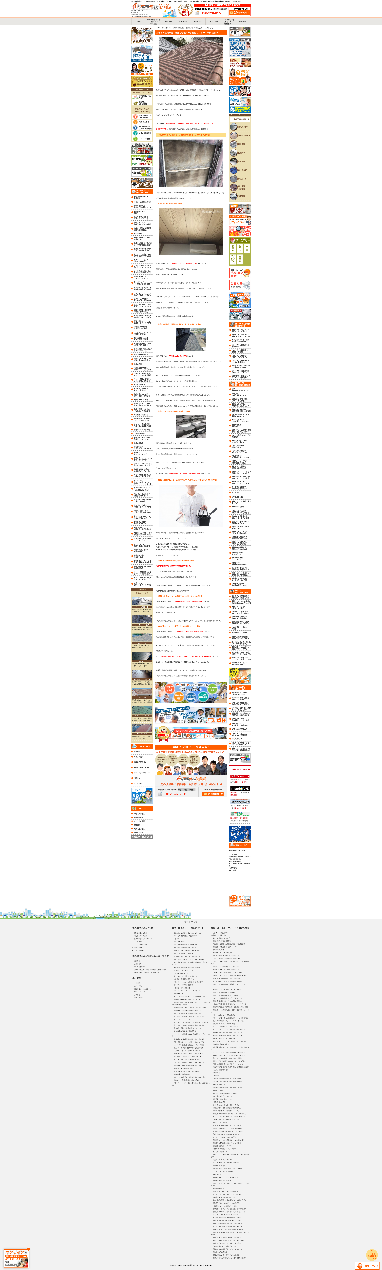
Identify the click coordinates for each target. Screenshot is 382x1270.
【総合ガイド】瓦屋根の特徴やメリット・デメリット (229, 1004)
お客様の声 (183, 21)
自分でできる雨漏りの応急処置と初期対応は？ (240, 569)
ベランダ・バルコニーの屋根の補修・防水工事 (188, 982)
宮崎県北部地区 (139, 832)
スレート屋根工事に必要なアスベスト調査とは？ (142, 573)
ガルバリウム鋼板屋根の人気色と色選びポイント (228, 998)
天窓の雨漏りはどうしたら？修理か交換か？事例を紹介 (230, 1041)
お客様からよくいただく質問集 (222, 953)
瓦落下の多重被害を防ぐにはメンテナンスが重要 (240, 517)
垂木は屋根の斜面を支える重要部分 (185, 1031)
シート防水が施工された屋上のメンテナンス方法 (142, 272)
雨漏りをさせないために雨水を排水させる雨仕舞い (229, 1229)
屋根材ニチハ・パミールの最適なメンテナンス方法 (241, 472)
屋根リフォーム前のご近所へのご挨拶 (239, 607)
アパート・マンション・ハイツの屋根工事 (187, 991)
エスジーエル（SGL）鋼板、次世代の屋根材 (227, 1194)
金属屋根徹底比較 (218, 1188)
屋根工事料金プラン (180, 941)
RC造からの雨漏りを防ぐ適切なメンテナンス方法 (143, 534)
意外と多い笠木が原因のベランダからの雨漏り (142, 249)
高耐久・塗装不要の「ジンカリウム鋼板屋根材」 (228, 1128)
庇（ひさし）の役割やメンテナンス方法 (142, 539)
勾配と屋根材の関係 (141, 400)
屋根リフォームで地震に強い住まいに (185, 976)
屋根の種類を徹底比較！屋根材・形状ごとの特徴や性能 (230, 1007)
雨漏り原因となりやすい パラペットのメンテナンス (190, 1042)
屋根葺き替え (243, 127)
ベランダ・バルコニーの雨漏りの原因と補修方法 (142, 294)
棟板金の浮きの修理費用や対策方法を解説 (142, 229)
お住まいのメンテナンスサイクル (223, 1160)
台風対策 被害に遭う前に (181, 973)
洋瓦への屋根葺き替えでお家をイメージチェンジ (142, 475)
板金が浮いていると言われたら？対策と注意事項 (241, 643)
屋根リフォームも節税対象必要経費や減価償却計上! (241, 749)
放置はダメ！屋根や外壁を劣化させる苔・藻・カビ (229, 1212)
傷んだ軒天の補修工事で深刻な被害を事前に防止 (142, 255)
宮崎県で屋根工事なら (142, 767)
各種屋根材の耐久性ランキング (222, 1180)
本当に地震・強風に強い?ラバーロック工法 (143, 350)
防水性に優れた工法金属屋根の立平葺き (141, 338)
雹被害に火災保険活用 (220, 1252)
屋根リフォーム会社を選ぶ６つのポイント (241, 502)
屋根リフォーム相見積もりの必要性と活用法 (187, 1013)
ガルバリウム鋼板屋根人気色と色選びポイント (240, 356)
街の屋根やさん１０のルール (143, 939)
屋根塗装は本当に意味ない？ (140, 212)
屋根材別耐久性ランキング (140, 453)
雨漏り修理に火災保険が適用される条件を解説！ (240, 574)
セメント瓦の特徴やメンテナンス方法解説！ (142, 299)
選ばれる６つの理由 (140, 936)
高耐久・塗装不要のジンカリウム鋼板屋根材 (142, 511)
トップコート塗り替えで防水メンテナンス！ (142, 578)
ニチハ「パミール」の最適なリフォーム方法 (227, 958)
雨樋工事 (241, 153)
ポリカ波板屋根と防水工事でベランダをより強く (241, 709)
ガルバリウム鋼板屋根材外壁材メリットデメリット (241, 371)
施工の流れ (198, 21)
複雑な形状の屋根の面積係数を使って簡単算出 (142, 359)
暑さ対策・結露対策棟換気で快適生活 (225, 1093)
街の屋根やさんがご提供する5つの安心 (153, 22)
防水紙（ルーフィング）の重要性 (223, 1171)
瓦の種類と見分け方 (141, 415)
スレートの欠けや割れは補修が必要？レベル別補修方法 (230, 1018)
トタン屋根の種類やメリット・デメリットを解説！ (229, 1021)
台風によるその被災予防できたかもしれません (241, 512)
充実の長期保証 (139, 947)
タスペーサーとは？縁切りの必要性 (141, 260)
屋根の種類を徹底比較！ (236, 425)
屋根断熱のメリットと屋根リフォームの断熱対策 (142, 561)
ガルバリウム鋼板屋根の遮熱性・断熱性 (240, 351)
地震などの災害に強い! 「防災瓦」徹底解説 (240, 543)
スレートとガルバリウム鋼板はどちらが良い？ (240, 330)
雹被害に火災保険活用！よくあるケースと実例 (240, 579)
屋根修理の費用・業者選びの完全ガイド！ (142, 206)
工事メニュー (213, 21)
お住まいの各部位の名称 (142, 202)
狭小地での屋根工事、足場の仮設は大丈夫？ (227, 969)
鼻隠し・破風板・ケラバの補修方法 (142, 238)
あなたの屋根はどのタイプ (221, 938)
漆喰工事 (241, 144)
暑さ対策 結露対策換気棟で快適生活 (141, 389)
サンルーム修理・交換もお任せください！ (240, 698)
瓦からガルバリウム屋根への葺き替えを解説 (240, 340)
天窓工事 (241, 196)
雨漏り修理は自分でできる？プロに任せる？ (142, 218)
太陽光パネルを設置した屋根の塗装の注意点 (240, 462)
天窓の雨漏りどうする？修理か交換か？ (142, 550)
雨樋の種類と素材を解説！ (182, 1074)
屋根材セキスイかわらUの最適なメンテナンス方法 (241, 477)
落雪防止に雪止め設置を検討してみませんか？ (188, 1053)
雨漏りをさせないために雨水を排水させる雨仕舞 (142, 404)
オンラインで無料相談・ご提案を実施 (185, 936)
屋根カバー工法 (244, 135)
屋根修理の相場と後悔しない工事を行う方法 (240, 400)
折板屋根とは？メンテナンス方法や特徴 (240, 456)
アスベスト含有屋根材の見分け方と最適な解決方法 (229, 1116)
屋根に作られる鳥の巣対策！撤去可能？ (240, 724)
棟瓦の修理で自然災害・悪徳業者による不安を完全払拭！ (231, 1067)
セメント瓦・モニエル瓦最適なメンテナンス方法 (142, 305)
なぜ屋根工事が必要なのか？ (240, 389)
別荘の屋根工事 (237, 739)
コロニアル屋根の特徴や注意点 (238, 446)
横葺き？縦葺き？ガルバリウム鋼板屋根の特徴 (241, 366)
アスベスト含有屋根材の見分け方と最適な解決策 (142, 425)
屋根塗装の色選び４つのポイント (238, 553)
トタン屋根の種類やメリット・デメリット (240, 451)
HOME (157, 28)
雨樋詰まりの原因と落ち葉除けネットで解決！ (241, 719)
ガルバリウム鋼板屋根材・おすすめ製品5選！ (227, 978)
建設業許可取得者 (140, 762)
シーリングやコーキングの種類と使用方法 (142, 333)
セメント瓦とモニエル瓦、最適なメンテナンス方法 (229, 1029)
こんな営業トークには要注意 (240, 628)
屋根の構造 (138, 234)
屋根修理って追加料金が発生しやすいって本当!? (240, 648)
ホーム (138, 21)
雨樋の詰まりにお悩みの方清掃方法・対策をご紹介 (241, 714)
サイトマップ (138, 783)
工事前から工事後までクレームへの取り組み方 (240, 612)
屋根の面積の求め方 (141, 354)
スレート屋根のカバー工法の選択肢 (241, 436)
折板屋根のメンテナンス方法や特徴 (224, 1024)
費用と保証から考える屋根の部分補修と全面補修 (189, 1025)
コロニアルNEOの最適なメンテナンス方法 (240, 482)
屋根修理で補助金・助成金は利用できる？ (240, 584)
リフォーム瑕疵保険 (140, 944)
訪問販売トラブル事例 (240, 632)
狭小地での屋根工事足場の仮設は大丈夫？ (240, 488)
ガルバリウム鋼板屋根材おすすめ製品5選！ (240, 361)
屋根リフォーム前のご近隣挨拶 (183, 953)
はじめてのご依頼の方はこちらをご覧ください (188, 933)
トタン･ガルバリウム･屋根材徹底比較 (142, 489)
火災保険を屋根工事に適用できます (185, 979)
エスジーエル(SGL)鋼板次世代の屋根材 (142, 500)
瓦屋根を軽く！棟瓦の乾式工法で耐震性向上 (227, 1108)
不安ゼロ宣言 (138, 941)
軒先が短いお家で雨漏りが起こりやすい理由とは (142, 419)
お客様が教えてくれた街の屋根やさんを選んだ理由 (150, 970)
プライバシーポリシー (142, 773)
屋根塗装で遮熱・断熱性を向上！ (223, 1099)
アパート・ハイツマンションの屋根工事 (240, 734)
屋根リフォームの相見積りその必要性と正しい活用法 (241, 602)
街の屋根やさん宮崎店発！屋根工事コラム (147, 972)
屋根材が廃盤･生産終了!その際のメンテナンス (142, 470)
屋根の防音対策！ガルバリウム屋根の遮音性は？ (241, 377)
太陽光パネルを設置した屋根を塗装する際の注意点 (190, 1077)
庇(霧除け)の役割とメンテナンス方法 (141, 327)
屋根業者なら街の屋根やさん (143, 989)
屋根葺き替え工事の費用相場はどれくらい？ (240, 405)
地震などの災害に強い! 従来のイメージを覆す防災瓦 (229, 1114)
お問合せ (137, 778)
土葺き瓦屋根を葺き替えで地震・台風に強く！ (142, 311)
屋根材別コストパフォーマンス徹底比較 (142, 448)
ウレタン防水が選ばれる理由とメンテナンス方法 (142, 266)
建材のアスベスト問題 (142, 430)
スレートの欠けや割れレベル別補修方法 (240, 441)
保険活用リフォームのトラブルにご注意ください (241, 658)
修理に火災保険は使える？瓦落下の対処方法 (241, 522)
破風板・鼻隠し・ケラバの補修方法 (224, 1038)
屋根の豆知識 (138, 443)
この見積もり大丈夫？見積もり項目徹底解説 (240, 617)
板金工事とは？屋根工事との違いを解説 (142, 223)
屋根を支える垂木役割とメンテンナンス (142, 522)
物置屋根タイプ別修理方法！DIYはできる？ (240, 693)
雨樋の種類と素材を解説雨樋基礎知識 (142, 567)
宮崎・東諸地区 (139, 814)
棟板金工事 (242, 179)
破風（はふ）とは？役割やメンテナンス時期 (142, 584)
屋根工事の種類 (239, 119)
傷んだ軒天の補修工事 (220, 1152)
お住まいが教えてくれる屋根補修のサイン (240, 415)
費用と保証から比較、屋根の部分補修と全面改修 (241, 410)
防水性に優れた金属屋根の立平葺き (224, 1197)
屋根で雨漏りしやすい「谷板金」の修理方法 (142, 410)
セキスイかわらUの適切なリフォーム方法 (226, 955)
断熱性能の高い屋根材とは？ (139, 556)
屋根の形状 (138, 364)
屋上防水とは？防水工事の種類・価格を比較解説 (142, 288)
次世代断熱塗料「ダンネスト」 (237, 558)
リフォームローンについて (182, 1019)
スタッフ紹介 (138, 757)
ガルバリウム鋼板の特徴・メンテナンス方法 (227, 1125)
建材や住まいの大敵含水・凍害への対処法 (142, 395)
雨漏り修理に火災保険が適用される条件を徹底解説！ (229, 1258)
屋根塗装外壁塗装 (241, 187)
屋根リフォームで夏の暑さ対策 (183, 985)
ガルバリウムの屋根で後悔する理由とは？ (142, 495)
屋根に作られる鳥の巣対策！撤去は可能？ (187, 1071)
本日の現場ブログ (139, 967)
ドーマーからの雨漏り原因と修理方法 (142, 545)
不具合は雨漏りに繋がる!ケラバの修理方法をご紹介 (229, 1055)
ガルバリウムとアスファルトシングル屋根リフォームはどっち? (143, 482)
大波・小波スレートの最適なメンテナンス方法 (142, 322)
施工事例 (168, 21)
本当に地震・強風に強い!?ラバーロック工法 (227, 1220)
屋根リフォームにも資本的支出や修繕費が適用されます (191, 1022)
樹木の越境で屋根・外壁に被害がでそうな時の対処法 (241, 653)
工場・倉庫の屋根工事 (240, 729)
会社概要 (242, 21)
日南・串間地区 (139, 817)
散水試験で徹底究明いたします (183, 970)
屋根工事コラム (166, 28)
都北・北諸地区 (139, 821)
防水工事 (241, 161)
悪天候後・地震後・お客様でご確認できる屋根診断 (229, 944)
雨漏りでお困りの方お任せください (185, 947)
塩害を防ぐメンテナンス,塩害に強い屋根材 (143, 459)
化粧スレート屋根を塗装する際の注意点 (239, 467)
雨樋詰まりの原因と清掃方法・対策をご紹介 (187, 1065)
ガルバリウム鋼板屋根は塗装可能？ (240, 346)
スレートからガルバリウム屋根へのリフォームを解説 (241, 335)
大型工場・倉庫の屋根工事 (182, 988)
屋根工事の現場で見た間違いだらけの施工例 (240, 548)
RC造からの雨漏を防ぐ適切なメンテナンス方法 (228, 1131)
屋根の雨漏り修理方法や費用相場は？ (142, 528)
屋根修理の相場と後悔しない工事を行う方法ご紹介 (190, 1007)
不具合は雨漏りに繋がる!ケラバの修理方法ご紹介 (143, 244)
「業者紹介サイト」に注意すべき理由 (240, 663)
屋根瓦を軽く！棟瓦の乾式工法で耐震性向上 (240, 532)
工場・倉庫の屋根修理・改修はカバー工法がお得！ (241, 703)
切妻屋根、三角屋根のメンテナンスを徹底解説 (142, 374)
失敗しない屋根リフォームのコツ (240, 394)
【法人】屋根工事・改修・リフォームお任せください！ (191, 996)
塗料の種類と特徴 (239, 769)
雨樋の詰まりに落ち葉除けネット (184, 1068)
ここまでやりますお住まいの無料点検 (228, 22)
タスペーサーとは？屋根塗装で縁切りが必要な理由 (229, 1052)
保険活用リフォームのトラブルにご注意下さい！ (228, 1203)
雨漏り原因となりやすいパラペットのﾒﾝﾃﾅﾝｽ (142, 277)
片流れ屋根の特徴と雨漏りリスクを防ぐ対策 (142, 368)
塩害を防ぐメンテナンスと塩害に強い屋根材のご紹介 (229, 1209)
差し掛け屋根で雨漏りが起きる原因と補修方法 (227, 1226)
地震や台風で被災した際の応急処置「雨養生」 (142, 344)
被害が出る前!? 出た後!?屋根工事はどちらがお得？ (241, 622)
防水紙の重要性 (139, 433)
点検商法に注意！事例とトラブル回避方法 (187, 956)
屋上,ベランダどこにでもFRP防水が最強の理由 (143, 283)
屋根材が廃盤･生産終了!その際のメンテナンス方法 (229, 1061)
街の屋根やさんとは (140, 933)
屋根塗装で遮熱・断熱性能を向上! (240, 563)
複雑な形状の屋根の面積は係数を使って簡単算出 (228, 1087)
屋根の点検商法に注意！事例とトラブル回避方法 (240, 637)
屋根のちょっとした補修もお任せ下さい (186, 950)
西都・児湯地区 (139, 829)
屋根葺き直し (243, 170)
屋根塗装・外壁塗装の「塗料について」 (225, 947)
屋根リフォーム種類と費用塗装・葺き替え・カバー (241, 431)
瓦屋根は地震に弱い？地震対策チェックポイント (241, 537)
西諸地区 (137, 825)
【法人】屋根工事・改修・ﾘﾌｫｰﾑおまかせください (241, 744)
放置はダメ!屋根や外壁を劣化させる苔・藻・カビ (143, 464)
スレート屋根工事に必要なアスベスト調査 (226, 1119)
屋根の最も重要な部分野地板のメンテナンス (142, 438)
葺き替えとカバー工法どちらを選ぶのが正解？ (240, 420)
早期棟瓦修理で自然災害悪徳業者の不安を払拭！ (142, 316)
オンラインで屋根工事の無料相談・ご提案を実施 (240, 597)
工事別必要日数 (237, 497)
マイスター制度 (139, 950)
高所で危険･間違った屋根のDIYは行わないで (227, 1134)
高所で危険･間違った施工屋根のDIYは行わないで (143, 517)
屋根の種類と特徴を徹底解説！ (141, 197)
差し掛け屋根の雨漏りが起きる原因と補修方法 (142, 380)
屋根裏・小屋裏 (139, 385)
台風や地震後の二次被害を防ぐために (240, 527)
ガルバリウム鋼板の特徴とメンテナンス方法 (142, 506)
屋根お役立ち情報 (238, 507)
